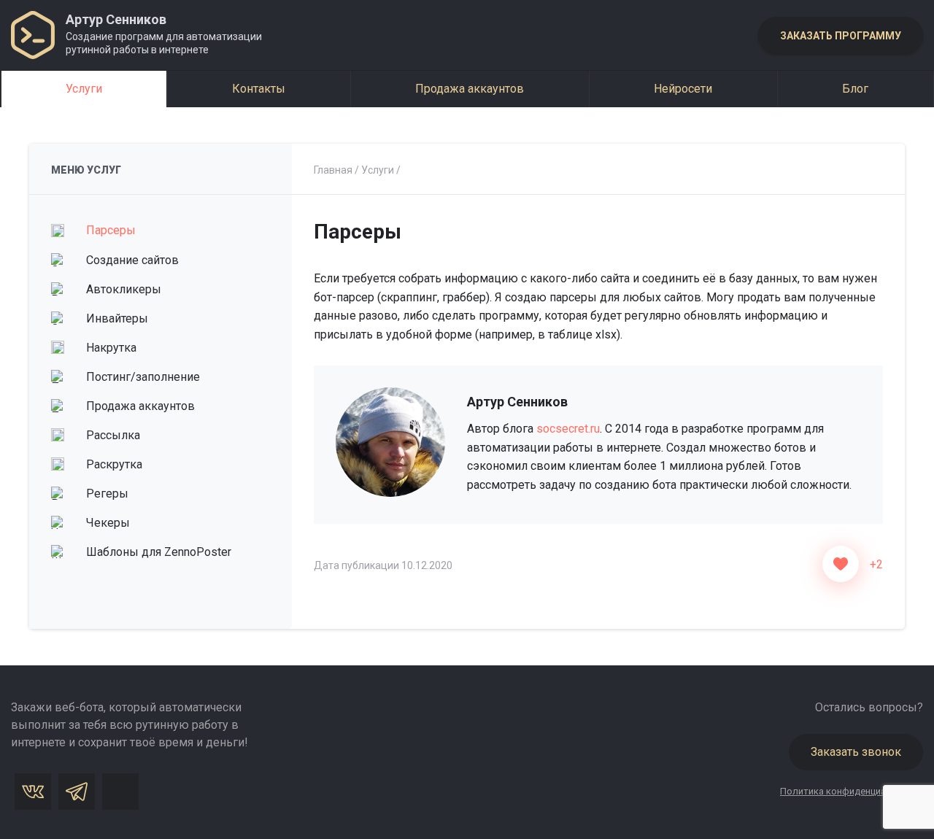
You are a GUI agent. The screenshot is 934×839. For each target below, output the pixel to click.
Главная (333, 170)
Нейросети (683, 89)
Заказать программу (840, 36)
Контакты (258, 89)
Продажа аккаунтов (469, 89)
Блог (855, 89)
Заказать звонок (856, 752)
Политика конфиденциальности (851, 791)
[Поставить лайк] (840, 564)
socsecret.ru (568, 429)
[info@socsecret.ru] (120, 791)
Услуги (84, 89)
